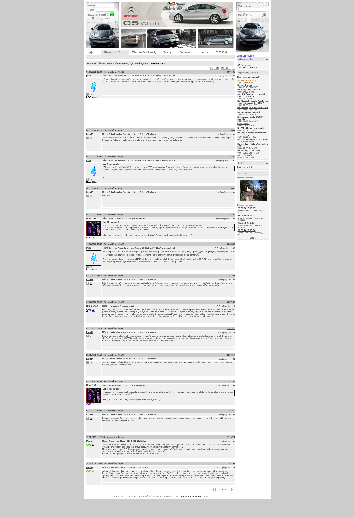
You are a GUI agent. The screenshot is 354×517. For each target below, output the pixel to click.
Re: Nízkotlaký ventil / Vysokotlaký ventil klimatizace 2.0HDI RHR (253, 102)
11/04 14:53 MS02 (252, 140)
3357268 (231, 411)
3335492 (231, 157)
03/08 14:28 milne (249, 91)
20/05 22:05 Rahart (246, 125)
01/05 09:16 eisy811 (251, 135)
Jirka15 (106, 222)
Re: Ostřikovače (244, 155)
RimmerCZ (92, 306)
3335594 (231, 244)
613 (233, 306)
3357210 (231, 328)
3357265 (231, 381)
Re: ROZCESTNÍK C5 (246, 80)
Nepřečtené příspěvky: (248, 77)
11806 (232, 76)
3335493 (231, 188)
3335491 (231, 130)
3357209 (231, 302)
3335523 (231, 215)
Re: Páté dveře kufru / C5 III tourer (252, 139)
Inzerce (241, 163)
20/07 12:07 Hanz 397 (251, 96)
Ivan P (89, 134)
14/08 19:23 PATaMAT (247, 86)
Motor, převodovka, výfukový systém (128, 63)
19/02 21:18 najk (246, 81)
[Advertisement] (160, 112)
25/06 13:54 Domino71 (248, 113)
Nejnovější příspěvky (248, 73)
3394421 (231, 463)
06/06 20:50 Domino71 (250, 119)
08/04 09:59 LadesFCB (248, 152)
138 (233, 441)
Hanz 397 (91, 218)
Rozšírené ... (245, 14)
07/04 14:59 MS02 (245, 156)
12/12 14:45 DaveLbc (252, 109)
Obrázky (242, 173)
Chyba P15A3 (243, 124)
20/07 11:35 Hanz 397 (253, 103)
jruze (88, 75)
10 (226, 68)
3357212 (231, 355)
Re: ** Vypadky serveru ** (249, 90)
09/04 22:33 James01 (252, 146)
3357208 (231, 276)
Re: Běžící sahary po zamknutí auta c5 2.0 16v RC (251, 95)
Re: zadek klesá (244, 85)
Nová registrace (101, 18)
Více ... (253, 238)
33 (234, 134)
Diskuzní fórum (96, 63)
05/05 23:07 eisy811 (250, 129)
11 (230, 68)
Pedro (89, 441)
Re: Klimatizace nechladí (248, 112)
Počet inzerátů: (244, 167)
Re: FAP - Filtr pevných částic (250, 128)
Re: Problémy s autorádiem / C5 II (252, 108)
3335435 (231, 72)
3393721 (231, 437)
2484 (232, 219)
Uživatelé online (245, 59)
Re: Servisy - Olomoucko (248, 151)
